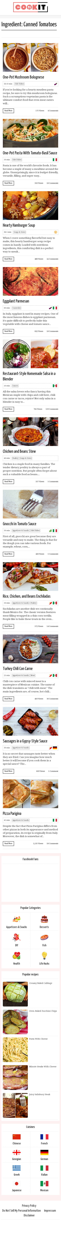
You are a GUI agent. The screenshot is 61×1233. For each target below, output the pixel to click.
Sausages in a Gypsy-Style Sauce (25, 741)
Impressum (50, 1210)
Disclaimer (29, 1215)
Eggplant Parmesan (16, 301)
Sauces (15, 386)
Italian (44, 1174)
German (44, 1159)
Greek (17, 1174)
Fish (44, 945)
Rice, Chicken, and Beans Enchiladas (27, 596)
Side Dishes (19, 84)
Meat (33, 675)
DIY (16, 945)
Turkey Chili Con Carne (18, 669)
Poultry (15, 458)
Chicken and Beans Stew (19, 451)
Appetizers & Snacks (20, 531)
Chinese (17, 1143)
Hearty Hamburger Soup (19, 225)
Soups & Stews (19, 232)
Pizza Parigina (12, 813)
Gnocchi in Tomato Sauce (19, 524)
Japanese (16, 1190)
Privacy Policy (29, 1205)
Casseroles (16, 308)
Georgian (16, 1159)
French (44, 1143)
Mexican (44, 1190)
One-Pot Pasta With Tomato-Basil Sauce (30, 153)
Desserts (44, 927)
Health (16, 963)
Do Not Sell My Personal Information (21, 1210)
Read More (8, 111)
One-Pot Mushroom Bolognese (23, 77)
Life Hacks (44, 963)
